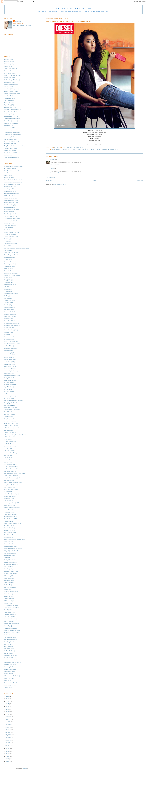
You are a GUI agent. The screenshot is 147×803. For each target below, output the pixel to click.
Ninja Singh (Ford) (9, 512)
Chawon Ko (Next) (9, 223)
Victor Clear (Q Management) (12, 141)
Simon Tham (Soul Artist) (11, 121)
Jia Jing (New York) (9, 378)
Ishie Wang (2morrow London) (12, 344)
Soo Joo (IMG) (8, 585)
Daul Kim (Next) (8, 250)
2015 (7, 709)
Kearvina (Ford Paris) (9, 405)
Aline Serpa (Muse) (9, 173)
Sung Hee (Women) (9, 598)
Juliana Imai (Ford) (9, 398)
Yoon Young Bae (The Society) (12, 662)
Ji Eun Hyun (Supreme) (10, 369)
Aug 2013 (8, 727)
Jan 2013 (8, 745)
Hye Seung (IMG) (8, 334)
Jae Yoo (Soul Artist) (9, 82)
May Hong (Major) (9, 480)
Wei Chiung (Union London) (12, 633)
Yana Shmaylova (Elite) (10, 655)
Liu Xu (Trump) (8, 462)
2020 (7, 696)
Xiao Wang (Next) (9, 642)
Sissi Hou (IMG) (8, 569)
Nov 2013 (8, 719)
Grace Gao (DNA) (8, 303)
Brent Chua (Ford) (9, 62)
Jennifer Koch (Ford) (9, 364)
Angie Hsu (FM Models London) (13, 182)
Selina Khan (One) (9, 542)
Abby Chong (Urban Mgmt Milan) (13, 166)
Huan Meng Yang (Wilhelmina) (12, 325)
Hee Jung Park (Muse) (10, 316)
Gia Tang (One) (8, 296)
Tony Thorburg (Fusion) (10, 139)
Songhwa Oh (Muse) (9, 578)
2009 (7, 756)
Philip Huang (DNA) (9, 100)
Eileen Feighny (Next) (10, 264)
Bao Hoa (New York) (9, 207)
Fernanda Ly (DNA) (9, 282)
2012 (7, 748)
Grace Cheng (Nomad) (10, 300)
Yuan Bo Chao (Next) (10, 664)
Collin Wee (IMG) (9, 64)
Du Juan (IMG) (8, 259)
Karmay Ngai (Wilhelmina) (11, 403)
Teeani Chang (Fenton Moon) (12, 608)
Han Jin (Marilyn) (9, 309)
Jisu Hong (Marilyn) (9, 394)
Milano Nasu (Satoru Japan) (11, 494)
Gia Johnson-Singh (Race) (11, 293)
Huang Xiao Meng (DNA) (11, 330)
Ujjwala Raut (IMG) (9, 617)
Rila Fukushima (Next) (10, 532)
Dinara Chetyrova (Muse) (11, 255)
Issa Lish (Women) (9, 346)
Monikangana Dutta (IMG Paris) (12, 503)
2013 (7, 714)
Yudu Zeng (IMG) (9, 667)
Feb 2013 (8, 742)
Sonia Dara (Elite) (9, 580)
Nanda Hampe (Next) (9, 505)
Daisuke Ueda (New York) (11, 68)
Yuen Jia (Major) (8, 673)
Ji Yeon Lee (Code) (9, 373)
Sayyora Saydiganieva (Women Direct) (14, 539)
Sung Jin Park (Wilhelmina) (11, 123)
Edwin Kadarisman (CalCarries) (12, 75)
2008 (7, 759)
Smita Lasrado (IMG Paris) (11, 571)
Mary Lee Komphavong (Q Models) (13, 478)
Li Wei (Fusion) (8, 439)
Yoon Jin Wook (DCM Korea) (12, 153)
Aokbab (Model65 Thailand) (11, 193)
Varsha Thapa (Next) (9, 621)
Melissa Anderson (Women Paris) (13, 482)
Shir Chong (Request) (10, 553)
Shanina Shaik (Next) (9, 544)
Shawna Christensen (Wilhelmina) (13, 548)
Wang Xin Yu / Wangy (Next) (12, 630)
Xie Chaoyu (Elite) (9, 648)
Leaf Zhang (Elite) (9, 430)
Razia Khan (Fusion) (9, 530)
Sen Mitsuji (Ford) (9, 114)
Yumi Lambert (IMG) (9, 678)
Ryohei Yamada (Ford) (10, 107)
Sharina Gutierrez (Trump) (11, 546)
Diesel (78, 149)
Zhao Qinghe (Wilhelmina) (11, 157)
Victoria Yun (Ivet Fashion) (11, 623)
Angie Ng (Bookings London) (12, 184)
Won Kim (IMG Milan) (10, 637)
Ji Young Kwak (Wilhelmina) (12, 375)
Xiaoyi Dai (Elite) (8, 646)
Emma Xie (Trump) (9, 271)
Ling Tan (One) (8, 455)
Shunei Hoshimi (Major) (10, 562)
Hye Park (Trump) (8, 332)
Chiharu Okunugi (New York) (12, 232)
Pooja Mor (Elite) (8, 521)
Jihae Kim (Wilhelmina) (10, 384)
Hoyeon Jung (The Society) (11, 323)
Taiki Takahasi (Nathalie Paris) (12, 132)
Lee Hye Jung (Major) (10, 432)
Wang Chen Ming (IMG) (10, 143)
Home (94, 180)
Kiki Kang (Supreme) (9, 414)
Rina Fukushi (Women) (10, 535)
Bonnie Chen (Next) (9, 211)
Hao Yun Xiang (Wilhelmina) (12, 80)
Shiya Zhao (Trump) (9, 555)
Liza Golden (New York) (10, 464)
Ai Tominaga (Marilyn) (10, 168)
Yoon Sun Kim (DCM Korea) (11, 660)
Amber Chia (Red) (9, 177)
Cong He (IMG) (8, 241)
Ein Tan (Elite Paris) (9, 266)
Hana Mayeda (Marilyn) (10, 312)
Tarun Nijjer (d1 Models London (13, 134)
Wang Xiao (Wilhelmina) (10, 628)
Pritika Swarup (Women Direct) (12, 523)
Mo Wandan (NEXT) (9, 498)
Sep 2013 (8, 724)
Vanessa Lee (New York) (10, 619)
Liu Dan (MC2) (8, 457)
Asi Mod (57, 147)
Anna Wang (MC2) (9, 189)
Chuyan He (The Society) (11, 236)
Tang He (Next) (8, 603)
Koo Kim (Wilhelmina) (10, 421)
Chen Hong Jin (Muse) (10, 225)
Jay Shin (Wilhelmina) (10, 359)
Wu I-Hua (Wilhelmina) (10, 639)
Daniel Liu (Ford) (8, 71)
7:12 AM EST (54, 173)
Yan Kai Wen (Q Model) (10, 150)
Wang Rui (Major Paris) (10, 148)
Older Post (140, 180)
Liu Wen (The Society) (10, 460)
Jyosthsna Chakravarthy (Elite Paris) (13, 400)
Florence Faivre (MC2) (10, 284)
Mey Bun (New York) (9, 487)
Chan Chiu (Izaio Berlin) (10, 214)
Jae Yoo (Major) (8, 350)
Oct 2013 (8, 722)
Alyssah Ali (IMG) (9, 175)
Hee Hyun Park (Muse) (10, 314)
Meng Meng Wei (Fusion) (11, 485)
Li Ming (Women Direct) (10, 437)
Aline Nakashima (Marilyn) (11, 171)
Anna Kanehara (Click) (10, 186)
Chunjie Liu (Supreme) (10, 234)
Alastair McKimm (68, 149)
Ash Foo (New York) (9, 196)
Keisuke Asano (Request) (11, 91)
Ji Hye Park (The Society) (11, 371)
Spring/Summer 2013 (110, 149)
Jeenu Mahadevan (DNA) (11, 84)
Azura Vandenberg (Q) (10, 205)
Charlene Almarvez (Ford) (11, 216)
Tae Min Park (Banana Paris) (11, 130)
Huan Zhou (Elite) (9, 328)
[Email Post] (85, 147)
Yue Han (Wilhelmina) (10, 669)
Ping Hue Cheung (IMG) (10, 519)
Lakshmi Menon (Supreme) (11, 428)
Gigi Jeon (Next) (8, 298)
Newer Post (49, 180)
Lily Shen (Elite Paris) (10, 446)
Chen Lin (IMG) (8, 227)
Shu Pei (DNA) (8, 557)
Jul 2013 (8, 729)
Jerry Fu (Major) (8, 87)
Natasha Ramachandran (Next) (12, 507)
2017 (7, 704)
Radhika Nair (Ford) (9, 528)
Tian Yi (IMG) (8, 610)
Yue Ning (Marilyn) (9, 671)
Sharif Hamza (96, 149)
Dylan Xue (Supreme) (10, 262)
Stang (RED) (7, 589)
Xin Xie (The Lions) (9, 651)
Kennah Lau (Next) (9, 412)
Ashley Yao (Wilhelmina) (11, 200)
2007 (7, 761)
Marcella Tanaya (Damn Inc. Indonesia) (14, 473)
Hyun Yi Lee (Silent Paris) (11, 341)
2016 (7, 706)
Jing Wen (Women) (9, 391)
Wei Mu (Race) (8, 635)
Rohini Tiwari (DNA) (9, 537)
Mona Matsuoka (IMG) (10, 500)
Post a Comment (50, 177)
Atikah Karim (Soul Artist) (11, 202)
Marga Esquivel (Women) (11, 475)
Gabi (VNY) (7, 287)
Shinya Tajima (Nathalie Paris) (12, 118)
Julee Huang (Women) (10, 396)
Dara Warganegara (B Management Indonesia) (16, 248)
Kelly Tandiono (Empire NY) (12, 409)
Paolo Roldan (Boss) (9, 98)
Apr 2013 (8, 737)
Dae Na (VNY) (8, 66)
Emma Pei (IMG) (8, 268)
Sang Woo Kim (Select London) (12, 109)
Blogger (25, 768)
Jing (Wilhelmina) (9, 387)
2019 (7, 699)
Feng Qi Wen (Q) (8, 280)
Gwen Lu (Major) (8, 305)
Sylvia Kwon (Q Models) (10, 601)
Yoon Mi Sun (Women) (10, 658)
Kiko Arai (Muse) (8, 416)
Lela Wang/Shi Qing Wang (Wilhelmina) (15, 435)
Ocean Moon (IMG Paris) (10, 514)
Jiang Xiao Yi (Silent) (10, 380)
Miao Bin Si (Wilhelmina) (11, 489)
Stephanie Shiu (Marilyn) (11, 592)
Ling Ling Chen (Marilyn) (11, 453)
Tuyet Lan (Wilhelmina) (10, 614)
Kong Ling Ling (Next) (10, 419)
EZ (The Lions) (8, 278)
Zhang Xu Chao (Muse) (10, 683)
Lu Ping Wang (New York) (11, 466)
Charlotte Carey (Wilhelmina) (12, 218)
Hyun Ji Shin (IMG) (9, 339)
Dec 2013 (8, 716)
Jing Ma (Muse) (8, 389)
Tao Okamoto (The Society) (11, 605)
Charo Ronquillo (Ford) (10, 221)
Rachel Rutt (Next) (9, 526)
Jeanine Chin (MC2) (9, 362)
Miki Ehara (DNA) (9, 491)
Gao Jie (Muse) (8, 289)
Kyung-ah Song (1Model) (11, 425)
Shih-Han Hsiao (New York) (11, 116)
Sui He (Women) (8, 594)
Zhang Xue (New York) (10, 685)
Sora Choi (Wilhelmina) (10, 587)
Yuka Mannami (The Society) (12, 676)
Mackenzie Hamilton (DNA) (11, 469)
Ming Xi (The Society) (10, 496)
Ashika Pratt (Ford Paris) (10, 198)
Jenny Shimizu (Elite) (10, 366)
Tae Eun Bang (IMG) (9, 128)
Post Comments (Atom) (59, 184)
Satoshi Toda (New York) (10, 112)
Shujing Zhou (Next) (9, 560)
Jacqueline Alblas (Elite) (10, 348)
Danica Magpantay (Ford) (11, 243)
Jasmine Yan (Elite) (9, 357)
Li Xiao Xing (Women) (10, 441)
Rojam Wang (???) (9, 105)
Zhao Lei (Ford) (8, 155)
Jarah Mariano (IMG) (9, 355)
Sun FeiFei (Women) (9, 596)
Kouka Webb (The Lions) (11, 423)
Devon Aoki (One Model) (11, 252)
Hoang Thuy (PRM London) (11, 321)
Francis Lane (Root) (9, 77)
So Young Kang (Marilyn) (11, 573)
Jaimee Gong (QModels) (10, 353)
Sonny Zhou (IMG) (9, 582)
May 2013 (8, 735)
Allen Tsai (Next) (8, 59)
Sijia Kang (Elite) (8, 567)
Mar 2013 (8, 740)
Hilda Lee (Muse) (8, 318)
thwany (52, 159)
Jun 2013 (8, 732)
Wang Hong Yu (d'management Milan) (14, 146)
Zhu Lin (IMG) (8, 687)
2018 (7, 701)
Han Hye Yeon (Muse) (10, 307)
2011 (7, 751)
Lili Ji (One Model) (9, 444)
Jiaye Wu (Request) (9, 382)
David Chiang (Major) (10, 73)
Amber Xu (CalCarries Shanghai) (13, 180)
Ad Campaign (57, 149)
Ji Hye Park (86, 149)
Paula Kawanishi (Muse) (10, 516)
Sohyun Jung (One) (9, 576)
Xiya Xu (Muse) (8, 653)
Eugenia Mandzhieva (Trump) (12, 275)
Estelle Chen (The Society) (11, 273)
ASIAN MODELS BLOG (74, 8)
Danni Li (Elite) (8, 246)
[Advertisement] (73, 788)
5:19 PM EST (54, 164)
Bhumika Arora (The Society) (12, 209)
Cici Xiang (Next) (9, 239)
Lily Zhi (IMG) (8, 448)
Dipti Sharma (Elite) (9, 257)
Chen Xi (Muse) (8, 230)
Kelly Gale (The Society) (10, 407)
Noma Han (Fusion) (9, 96)
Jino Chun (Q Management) (11, 89)
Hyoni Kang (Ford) (9, 337)
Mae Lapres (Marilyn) (10, 471)
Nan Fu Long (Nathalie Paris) (12, 93)
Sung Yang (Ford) (8, 125)
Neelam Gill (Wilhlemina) (11, 510)
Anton (52, 168)
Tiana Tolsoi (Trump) (9, 612)
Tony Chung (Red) (9, 137)
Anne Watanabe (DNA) (10, 191)
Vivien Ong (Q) (8, 626)
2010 (7, 754)
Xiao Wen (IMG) (8, 644)
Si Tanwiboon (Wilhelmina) (11, 564)
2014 (7, 712)
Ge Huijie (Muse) (8, 291)
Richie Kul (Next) (9, 103)
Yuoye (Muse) (7, 680)
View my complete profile (23, 26)
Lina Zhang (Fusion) (9, 450)
